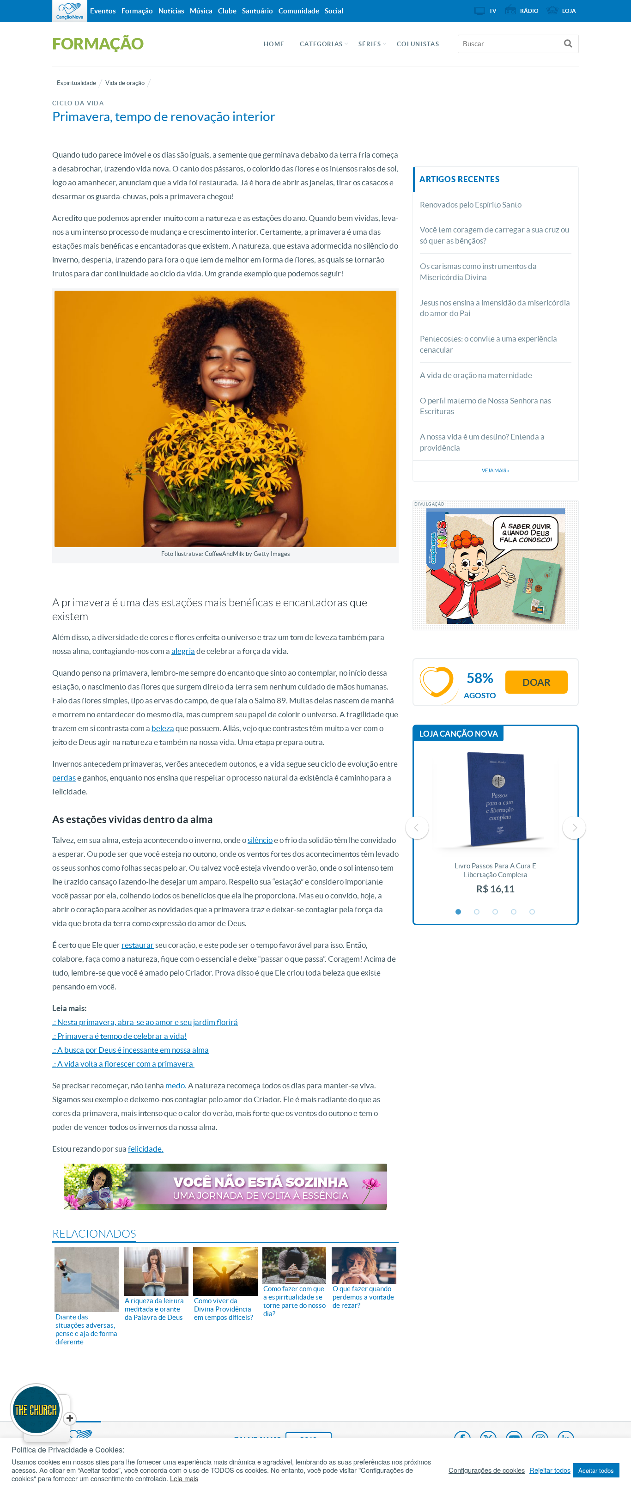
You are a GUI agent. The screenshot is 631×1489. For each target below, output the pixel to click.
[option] (495, 828)
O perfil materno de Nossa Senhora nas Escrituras (485, 406)
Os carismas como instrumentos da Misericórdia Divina (478, 271)
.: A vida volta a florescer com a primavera (123, 1063)
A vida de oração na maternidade (476, 375)
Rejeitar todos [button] (549, 1470)
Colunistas (418, 44)
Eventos (103, 11)
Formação (137, 11)
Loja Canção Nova (458, 733)
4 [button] (514, 912)
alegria (183, 651)
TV (493, 11)
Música (201, 11)
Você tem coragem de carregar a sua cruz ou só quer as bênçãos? (494, 235)
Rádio (529, 11)
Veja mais (496, 470)
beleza (163, 728)
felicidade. (146, 1148)
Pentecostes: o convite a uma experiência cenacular (488, 344)
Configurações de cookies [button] (487, 1470)
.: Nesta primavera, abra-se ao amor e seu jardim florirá (145, 1022)
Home (274, 44)
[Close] (70, 1419)
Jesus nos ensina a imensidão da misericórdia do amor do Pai (495, 308)
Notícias (171, 11)
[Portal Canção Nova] (69, 11)
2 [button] (477, 912)
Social (334, 11)
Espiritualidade (76, 82)
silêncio (260, 840)
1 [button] (459, 912)
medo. (176, 1085)
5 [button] (533, 912)
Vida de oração (125, 82)
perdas (64, 777)
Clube (227, 11)
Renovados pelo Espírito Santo (471, 204)
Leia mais (184, 1478)
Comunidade (299, 11)
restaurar (137, 944)
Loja (569, 11)
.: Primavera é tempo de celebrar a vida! (119, 1035)
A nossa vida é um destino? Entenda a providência (482, 442)
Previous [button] (417, 827)
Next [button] (574, 827)
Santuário (257, 11)
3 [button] (496, 912)
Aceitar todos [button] (596, 1470)
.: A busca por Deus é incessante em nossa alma (130, 1049)
